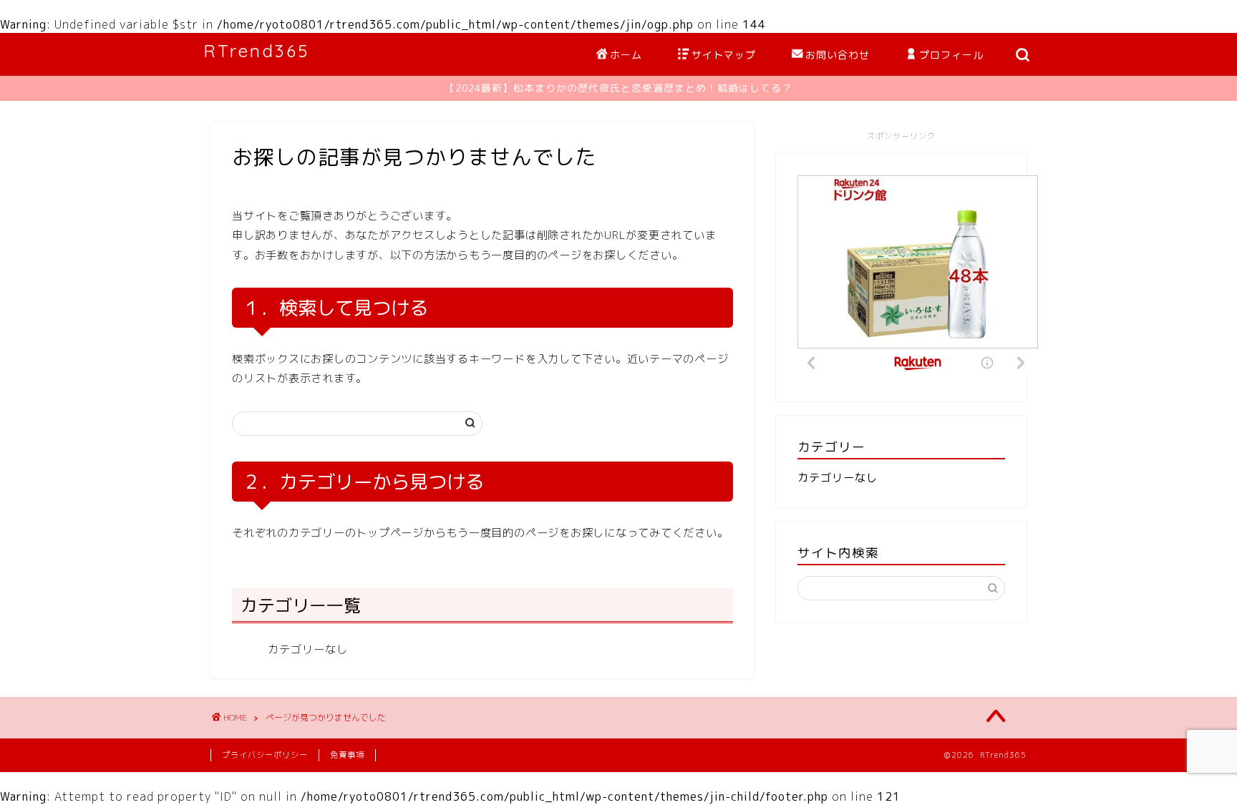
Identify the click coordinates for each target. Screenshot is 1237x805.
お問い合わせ (837, 55)
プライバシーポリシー (265, 755)
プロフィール (951, 55)
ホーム (626, 55)
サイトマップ (724, 55)
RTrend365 (256, 51)
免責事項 (347, 755)
